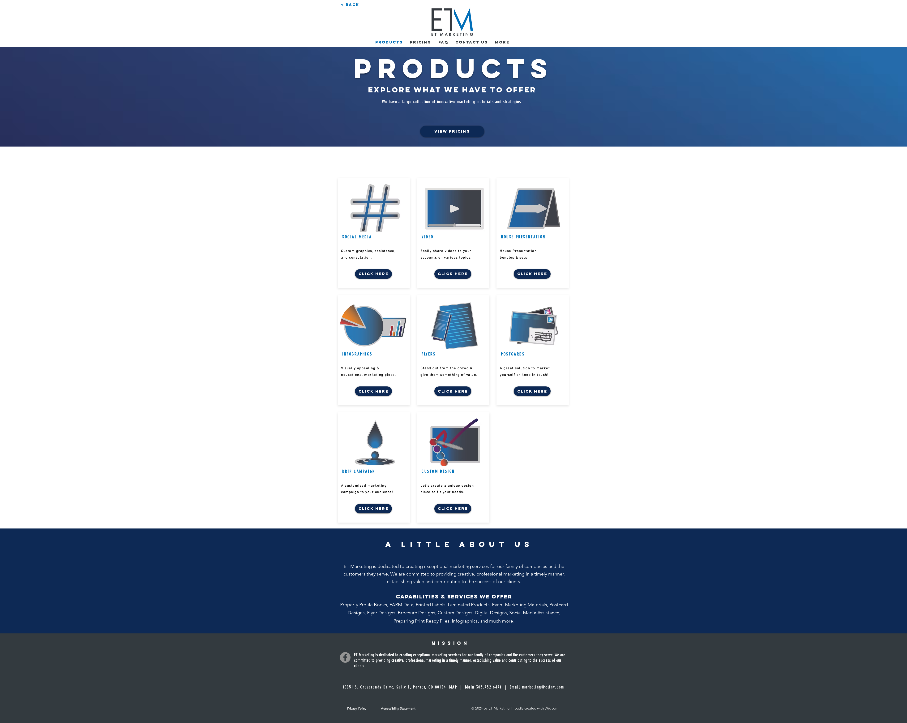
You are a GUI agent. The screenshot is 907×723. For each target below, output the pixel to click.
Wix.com (551, 708)
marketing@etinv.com (543, 687)
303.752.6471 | (498, 687)
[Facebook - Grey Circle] (345, 657)
